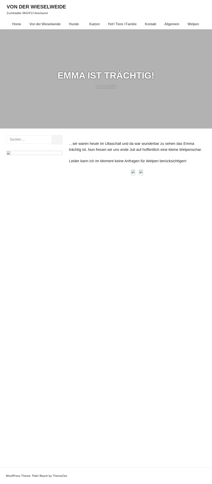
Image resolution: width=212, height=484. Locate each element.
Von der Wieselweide (45, 24)
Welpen (193, 24)
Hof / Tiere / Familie (122, 24)
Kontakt (150, 24)
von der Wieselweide (36, 7)
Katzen (94, 24)
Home (16, 24)
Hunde (74, 24)
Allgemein (171, 24)
